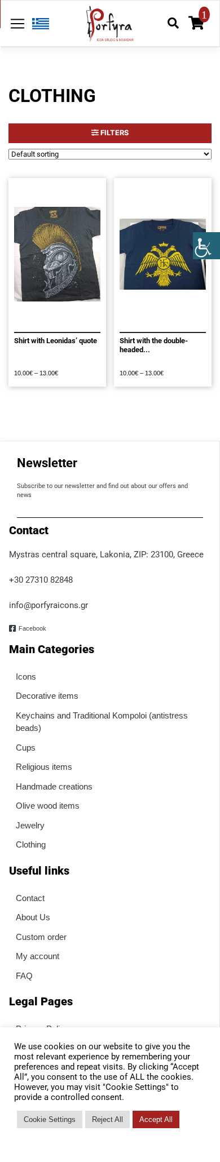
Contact (30, 898)
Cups (26, 747)
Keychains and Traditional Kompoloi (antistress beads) (102, 722)
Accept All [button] (156, 1119)
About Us (33, 917)
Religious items (44, 766)
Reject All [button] (107, 1119)
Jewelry (30, 825)
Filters (114, 132)
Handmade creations (54, 786)
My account (37, 956)
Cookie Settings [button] (50, 1119)
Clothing (31, 844)
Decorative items (47, 695)
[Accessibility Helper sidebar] (206, 245)
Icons (26, 676)
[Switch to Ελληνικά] (38, 23)
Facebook (32, 628)
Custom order (41, 937)
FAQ (24, 976)
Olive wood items (48, 805)
